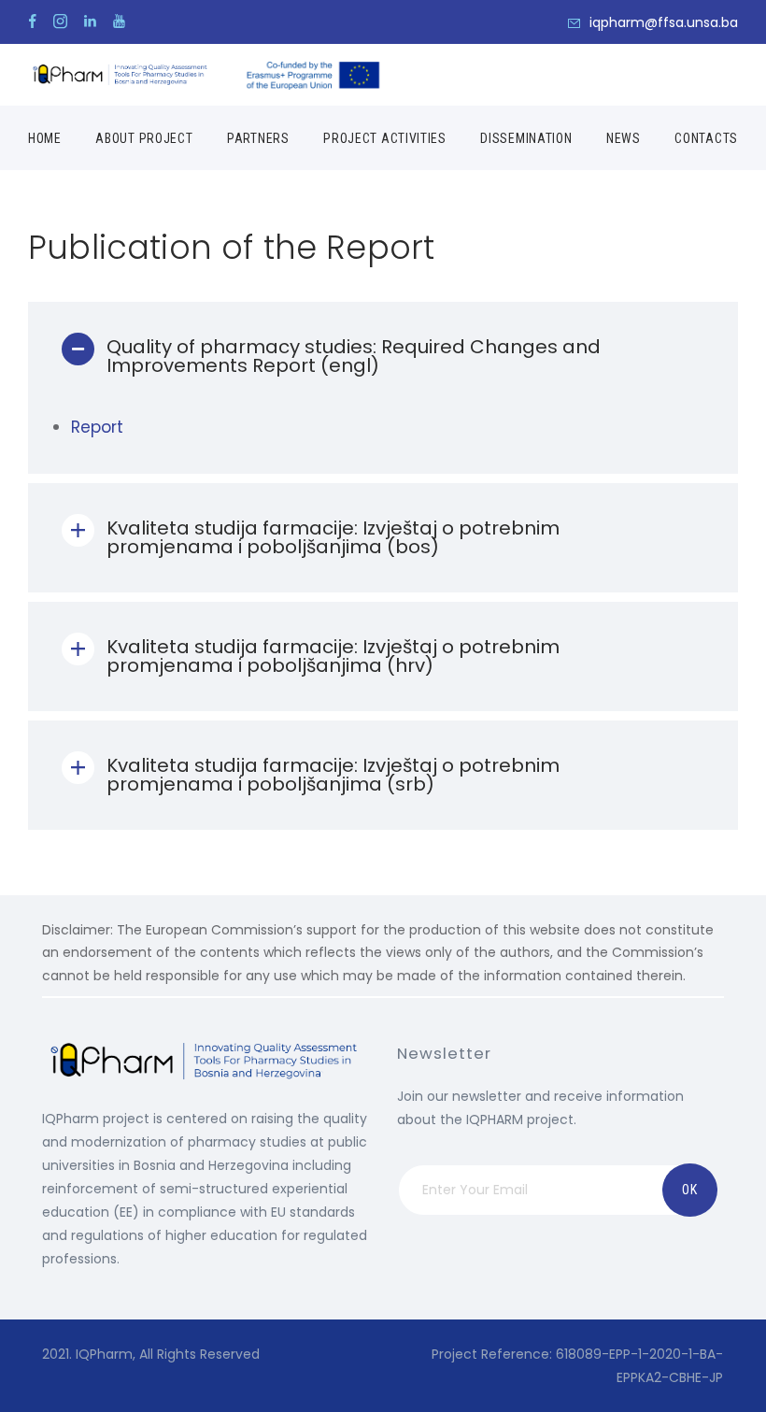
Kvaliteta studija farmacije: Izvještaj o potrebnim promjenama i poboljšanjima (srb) (333, 774)
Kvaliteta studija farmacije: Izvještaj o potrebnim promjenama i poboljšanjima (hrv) (333, 656)
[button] (383, 356)
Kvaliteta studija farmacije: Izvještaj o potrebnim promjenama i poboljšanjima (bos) (333, 537)
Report (97, 427)
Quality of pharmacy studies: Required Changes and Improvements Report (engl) (353, 356)
